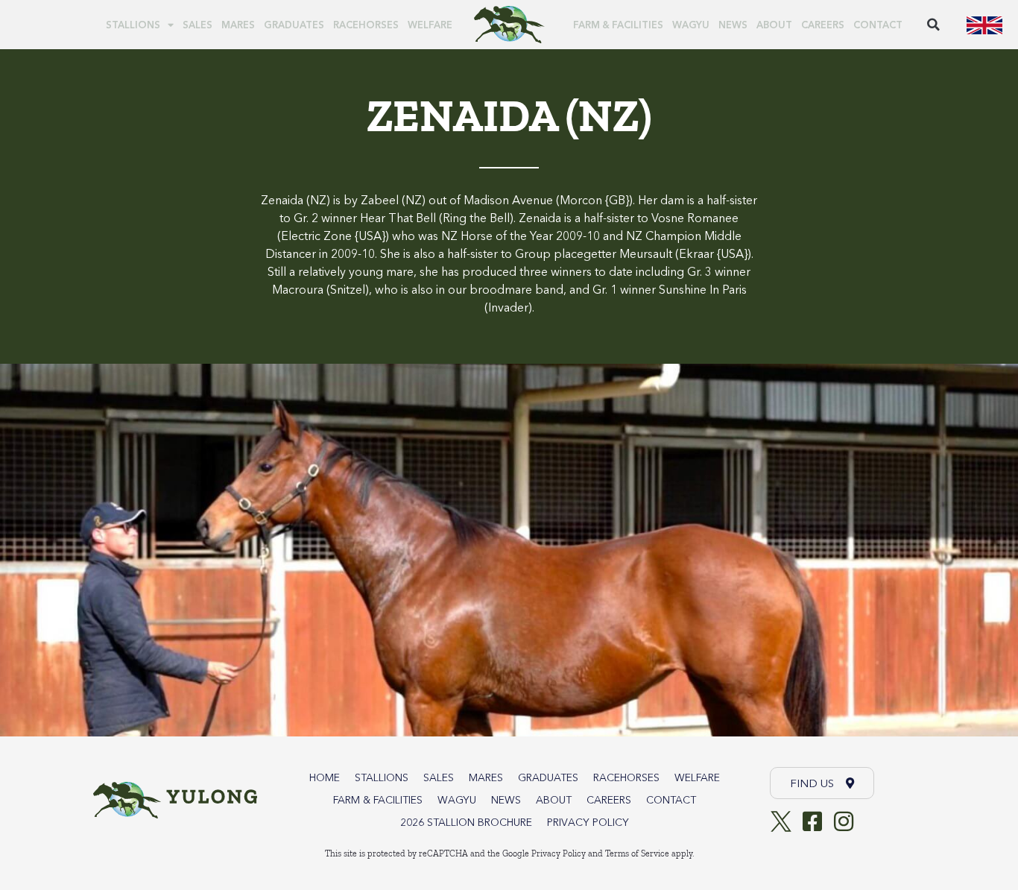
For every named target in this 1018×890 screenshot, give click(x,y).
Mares (238, 25)
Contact (877, 25)
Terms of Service (637, 853)
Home (324, 777)
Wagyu (690, 25)
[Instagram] (843, 821)
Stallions (133, 25)
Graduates (294, 25)
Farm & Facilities (618, 25)
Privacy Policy (588, 822)
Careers (822, 25)
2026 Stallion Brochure (466, 822)
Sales (197, 25)
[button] (933, 24)
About (774, 25)
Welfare (430, 25)
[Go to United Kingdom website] (984, 24)
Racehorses (366, 25)
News (732, 25)
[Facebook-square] (812, 821)
